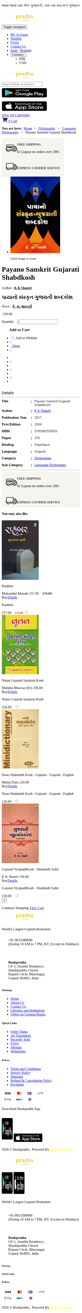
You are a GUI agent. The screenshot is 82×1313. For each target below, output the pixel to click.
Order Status (19, 1031)
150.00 (24, 877)
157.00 (34, 593)
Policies (6, 1282)
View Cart (37, 908)
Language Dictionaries (50, 465)
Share (15, 346)
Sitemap (16, 1047)
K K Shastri (23, 288)
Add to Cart (18, 330)
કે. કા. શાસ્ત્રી (22, 306)
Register (25, 50)
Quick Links (8, 1274)
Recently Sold (20, 1039)
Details (12, 597)
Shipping (16, 1077)
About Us (17, 1002)
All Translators (20, 1035)
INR (22, 59)
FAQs (14, 42)
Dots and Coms (61, 1149)
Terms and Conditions (25, 1069)
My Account (19, 34)
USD (22, 63)
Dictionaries (46, 128)
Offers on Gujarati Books (27, 1014)
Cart (13, 121)
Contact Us (18, 46)
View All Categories (16, 115)
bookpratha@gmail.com (25, 953)
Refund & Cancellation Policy (31, 1080)
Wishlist (15, 38)
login (13, 50)
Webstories (18, 1051)
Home (28, 128)
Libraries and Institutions (27, 1010)
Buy (5, 597)
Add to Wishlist (26, 338)
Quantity (9, 321)
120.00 (24, 782)
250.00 (38, 688)
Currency (18, 54)
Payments (17, 1084)
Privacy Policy (20, 1073)
